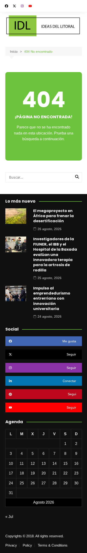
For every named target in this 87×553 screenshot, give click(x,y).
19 (33, 473)
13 (44, 463)
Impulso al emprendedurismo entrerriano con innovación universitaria (51, 299)
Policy (27, 545)
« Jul (9, 517)
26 (33, 483)
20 (44, 473)
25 (22, 483)
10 (11, 463)
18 (22, 473)
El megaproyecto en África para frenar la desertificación (53, 216)
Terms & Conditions (53, 545)
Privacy (11, 545)
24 (11, 483)
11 (22, 463)
